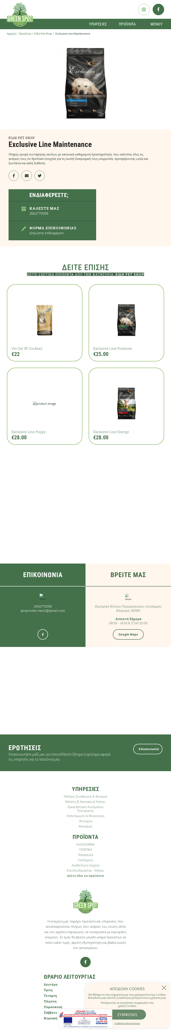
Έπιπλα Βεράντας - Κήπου (85, 870)
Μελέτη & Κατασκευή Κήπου (85, 801)
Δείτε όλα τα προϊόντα (85, 875)
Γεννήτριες (85, 860)
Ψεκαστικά (85, 855)
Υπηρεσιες (98, 24)
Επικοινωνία (149, 749)
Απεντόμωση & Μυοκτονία (85, 816)
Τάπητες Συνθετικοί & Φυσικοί (85, 796)
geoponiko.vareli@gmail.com (42, 610)
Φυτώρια (85, 821)
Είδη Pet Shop (43, 33)
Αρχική (11, 33)
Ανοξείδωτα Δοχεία (85, 865)
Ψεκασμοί (85, 826)
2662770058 (43, 606)
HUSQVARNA (86, 844)
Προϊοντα (127, 24)
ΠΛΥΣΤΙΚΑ (85, 849)
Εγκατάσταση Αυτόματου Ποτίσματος (85, 808)
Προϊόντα (25, 33)
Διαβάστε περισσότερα (127, 1023)
